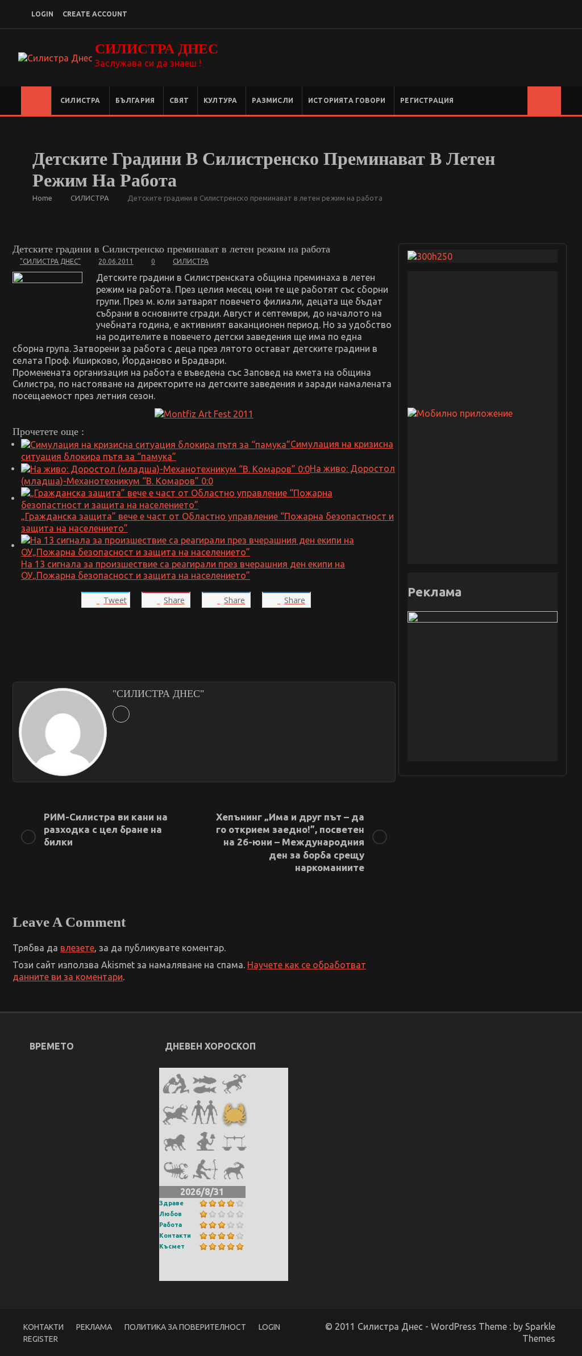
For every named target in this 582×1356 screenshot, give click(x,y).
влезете (77, 948)
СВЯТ (179, 100)
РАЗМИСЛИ (272, 100)
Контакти (175, 1235)
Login (269, 1327)
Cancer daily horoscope (213, 1274)
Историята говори (346, 100)
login (42, 14)
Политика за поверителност (185, 1327)
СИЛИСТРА (80, 100)
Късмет (172, 1246)
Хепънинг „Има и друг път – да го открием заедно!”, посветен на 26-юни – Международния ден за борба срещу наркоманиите (290, 841)
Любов (170, 1213)
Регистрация (427, 100)
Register (40, 1338)
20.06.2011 (116, 261)
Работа (170, 1224)
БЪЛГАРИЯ (135, 100)
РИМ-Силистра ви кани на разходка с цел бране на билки (106, 829)
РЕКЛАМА (94, 1327)
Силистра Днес (156, 48)
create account (95, 14)
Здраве (171, 1203)
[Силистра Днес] (36, 100)
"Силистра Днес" (50, 261)
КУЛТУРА (220, 100)
